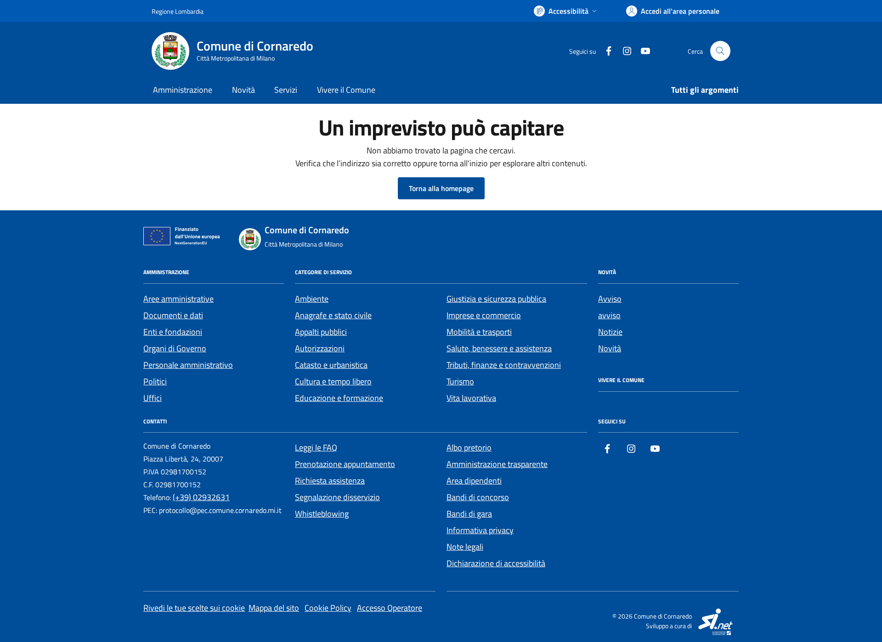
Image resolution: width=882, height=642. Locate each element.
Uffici (152, 398)
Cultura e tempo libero (333, 381)
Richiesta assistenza (330, 480)
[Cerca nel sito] (720, 51)
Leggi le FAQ (316, 447)
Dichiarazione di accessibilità (496, 563)
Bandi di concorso (478, 497)
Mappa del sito (274, 608)
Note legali (465, 547)
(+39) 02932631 (201, 497)
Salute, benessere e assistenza (499, 348)
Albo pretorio (469, 447)
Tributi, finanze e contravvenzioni (504, 365)
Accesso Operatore (389, 608)
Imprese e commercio (484, 315)
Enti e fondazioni (172, 332)
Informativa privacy (480, 530)
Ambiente (311, 299)
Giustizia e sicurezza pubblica (496, 299)
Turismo (460, 381)
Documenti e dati (173, 315)
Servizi (285, 90)
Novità (243, 90)
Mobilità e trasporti (479, 332)
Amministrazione (182, 90)
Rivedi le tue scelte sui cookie (194, 608)
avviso (609, 315)
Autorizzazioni (320, 348)
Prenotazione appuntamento (345, 464)
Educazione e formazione (339, 398)
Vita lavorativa (471, 398)
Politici (155, 381)
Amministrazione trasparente (497, 464)
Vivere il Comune (346, 90)
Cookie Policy (328, 608)
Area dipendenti (474, 480)
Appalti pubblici (321, 332)
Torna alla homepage (441, 188)
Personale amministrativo (188, 365)
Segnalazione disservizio (337, 497)
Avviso (610, 299)
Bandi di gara (469, 513)
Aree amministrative (178, 299)
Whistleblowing (322, 513)
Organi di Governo (174, 348)
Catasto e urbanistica (331, 365)
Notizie (610, 332)
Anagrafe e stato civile (333, 315)
